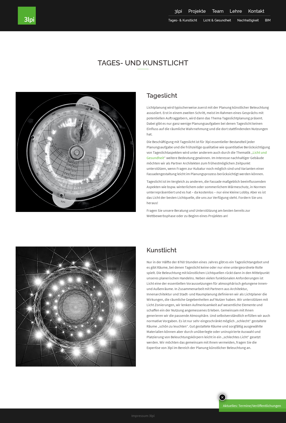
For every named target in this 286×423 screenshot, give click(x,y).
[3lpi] (27, 15)
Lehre (236, 11)
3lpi (178, 11)
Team (217, 11)
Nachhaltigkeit (248, 20)
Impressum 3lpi (143, 415)
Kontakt (256, 11)
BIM (268, 20)
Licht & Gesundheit (217, 20)
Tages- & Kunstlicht (182, 20)
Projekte (197, 11)
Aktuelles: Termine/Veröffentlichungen (252, 405)
